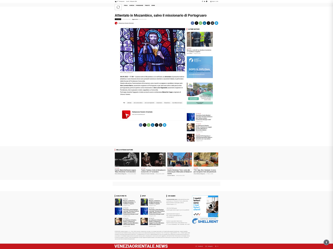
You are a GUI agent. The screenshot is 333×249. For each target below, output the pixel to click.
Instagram (210, 246)
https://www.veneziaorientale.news (138, 114)
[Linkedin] (204, 1)
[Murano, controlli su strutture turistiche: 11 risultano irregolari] (200, 39)
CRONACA (118, 19)
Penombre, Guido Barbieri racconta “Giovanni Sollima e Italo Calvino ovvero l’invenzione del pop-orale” (204, 117)
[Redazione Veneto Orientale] (116, 23)
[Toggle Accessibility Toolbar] (326, 242)
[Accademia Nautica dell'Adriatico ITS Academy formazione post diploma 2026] (200, 77)
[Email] (208, 23)
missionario (159, 102)
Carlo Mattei (189, 53)
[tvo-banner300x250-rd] (200, 104)
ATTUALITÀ (198, 113)
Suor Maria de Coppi (177, 102)
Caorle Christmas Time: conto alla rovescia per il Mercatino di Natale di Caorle (179, 171)
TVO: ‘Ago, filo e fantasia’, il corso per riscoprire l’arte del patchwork (205, 171)
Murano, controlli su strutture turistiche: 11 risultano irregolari (199, 50)
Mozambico (167, 102)
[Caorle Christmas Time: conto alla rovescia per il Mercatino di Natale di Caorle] (179, 159)
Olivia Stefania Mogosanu (120, 173)
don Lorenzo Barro (138, 102)
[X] (196, 23)
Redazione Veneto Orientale (126, 23)
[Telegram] (207, 1)
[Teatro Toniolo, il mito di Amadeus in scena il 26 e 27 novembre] (153, 159)
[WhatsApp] (200, 23)
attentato (129, 102)
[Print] (212, 23)
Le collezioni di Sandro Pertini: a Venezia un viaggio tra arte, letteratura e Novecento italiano (204, 128)
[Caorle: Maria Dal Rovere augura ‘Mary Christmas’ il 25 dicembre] (127, 159)
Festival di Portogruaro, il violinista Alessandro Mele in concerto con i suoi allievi (204, 137)
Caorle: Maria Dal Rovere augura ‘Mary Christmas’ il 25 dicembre (125, 171)
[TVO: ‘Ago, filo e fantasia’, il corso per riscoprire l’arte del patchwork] (206, 159)
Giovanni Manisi (171, 175)
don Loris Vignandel (149, 102)
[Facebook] (202, 1)
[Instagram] (206, 246)
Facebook (200, 246)
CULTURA (198, 134)
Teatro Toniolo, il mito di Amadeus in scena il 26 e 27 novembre (153, 171)
